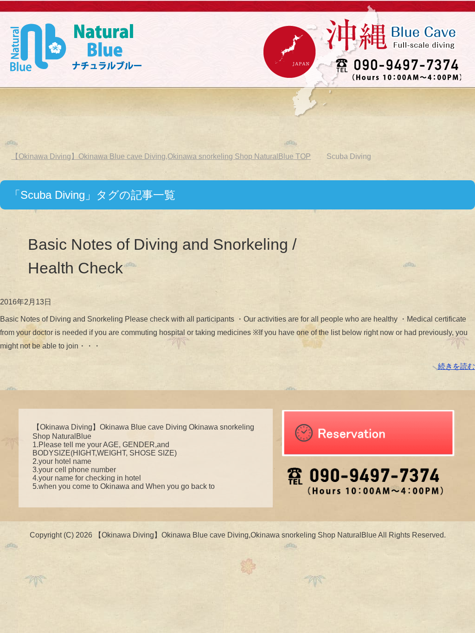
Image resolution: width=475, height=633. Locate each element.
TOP (161, 156)
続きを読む (456, 366)
